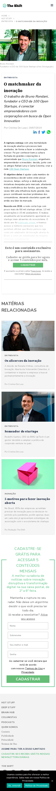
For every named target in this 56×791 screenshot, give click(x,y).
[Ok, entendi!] (52, 780)
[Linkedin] (35, 132)
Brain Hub (8, 712)
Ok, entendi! (14, 785)
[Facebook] (39, 132)
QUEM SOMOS (9, 727)
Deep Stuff (8, 707)
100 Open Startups (19, 169)
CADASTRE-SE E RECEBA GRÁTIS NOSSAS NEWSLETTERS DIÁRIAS (25, 755)
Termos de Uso (34, 668)
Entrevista (7, 21)
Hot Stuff (6, 18)
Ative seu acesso (33, 274)
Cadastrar (28, 679)
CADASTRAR (28, 265)
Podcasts (7, 722)
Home (4, 16)
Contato (5, 731)
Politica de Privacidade (36, 785)
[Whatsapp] (49, 132)
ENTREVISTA (10, 77)
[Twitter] (44, 132)
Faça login (36, 271)
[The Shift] (12, 5)
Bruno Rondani (29, 159)
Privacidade (27, 672)
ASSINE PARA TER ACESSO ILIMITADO (23, 748)
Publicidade (7, 736)
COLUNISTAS (9, 717)
